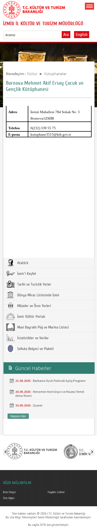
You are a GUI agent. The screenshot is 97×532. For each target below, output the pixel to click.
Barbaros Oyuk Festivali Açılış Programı (59, 381)
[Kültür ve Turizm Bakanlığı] (31, 450)
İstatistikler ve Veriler (32, 338)
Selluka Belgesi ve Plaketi (35, 349)
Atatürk (22, 263)
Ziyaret (37, 405)
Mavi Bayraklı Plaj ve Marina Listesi (42, 327)
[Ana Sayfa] (34, 9)
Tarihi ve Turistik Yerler (33, 284)
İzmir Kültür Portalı (30, 317)
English (82, 34)
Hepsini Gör (18, 416)
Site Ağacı (9, 498)
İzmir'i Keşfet (26, 274)
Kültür (32, 73)
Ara (66, 34)
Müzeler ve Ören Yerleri (33, 306)
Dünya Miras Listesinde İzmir (38, 295)
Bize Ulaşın (9, 492)
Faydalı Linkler (56, 492)
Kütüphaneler (55, 73)
